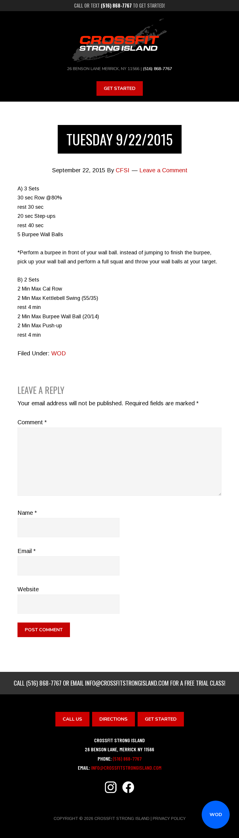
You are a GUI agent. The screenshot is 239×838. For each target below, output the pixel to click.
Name (27, 513)
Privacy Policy (169, 818)
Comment (32, 422)
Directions (113, 719)
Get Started (120, 88)
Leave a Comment (163, 170)
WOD (216, 814)
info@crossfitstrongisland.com (127, 682)
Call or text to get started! (119, 5)
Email (26, 551)
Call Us (72, 719)
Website (28, 589)
